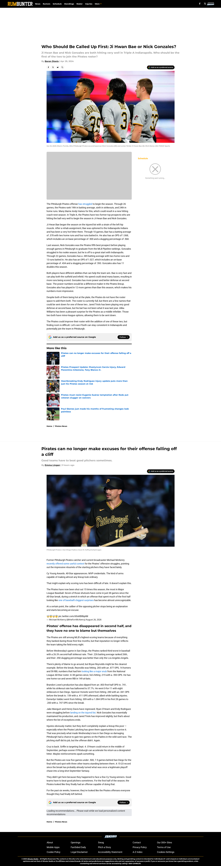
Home (49, 426)
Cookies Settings (165, 852)
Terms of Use (164, 847)
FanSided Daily (78, 847)
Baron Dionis (52, 61)
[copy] (62, 67)
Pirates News (61, 426)
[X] (205, 4)
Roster (80, 4)
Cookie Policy (53, 852)
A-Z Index (137, 852)
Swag (101, 842)
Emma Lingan (52, 465)
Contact (137, 842)
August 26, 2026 (93, 619)
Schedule (57, 4)
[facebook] (199, 4)
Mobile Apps (53, 847)
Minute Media (32, 859)
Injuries (88, 4)
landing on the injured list (83, 712)
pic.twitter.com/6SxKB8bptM (73, 616)
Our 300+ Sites (164, 842)
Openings (75, 842)
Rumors (46, 4)
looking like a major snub (94, 671)
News (37, 4)
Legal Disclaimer (79, 852)
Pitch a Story (104, 847)
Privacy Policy (140, 847)
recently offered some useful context (65, 563)
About (50, 842)
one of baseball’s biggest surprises (76, 600)
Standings (69, 4)
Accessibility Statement (110, 852)
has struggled (85, 204)
